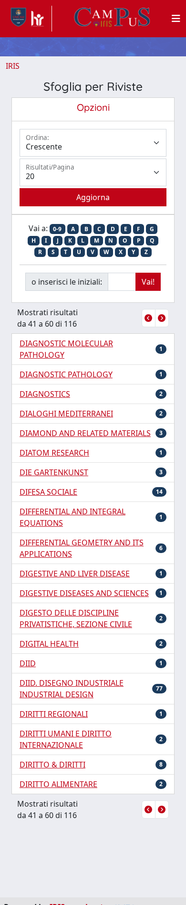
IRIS (13, 66)
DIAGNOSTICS (45, 394)
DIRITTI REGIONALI (54, 714)
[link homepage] (29, 19)
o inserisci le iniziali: (66, 282)
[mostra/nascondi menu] (176, 18)
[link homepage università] (112, 19)
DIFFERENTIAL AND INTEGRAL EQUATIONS (72, 517)
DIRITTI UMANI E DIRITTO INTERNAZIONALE (66, 739)
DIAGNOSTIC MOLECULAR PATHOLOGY (66, 349)
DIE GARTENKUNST (54, 472)
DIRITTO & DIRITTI (52, 764)
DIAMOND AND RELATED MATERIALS (85, 433)
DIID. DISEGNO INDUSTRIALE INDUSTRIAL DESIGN (72, 689)
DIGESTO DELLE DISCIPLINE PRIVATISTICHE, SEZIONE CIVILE (76, 618)
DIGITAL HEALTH (49, 644)
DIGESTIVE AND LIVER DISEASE (75, 573)
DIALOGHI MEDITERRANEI (66, 413)
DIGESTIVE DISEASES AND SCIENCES (84, 593)
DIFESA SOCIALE (48, 492)
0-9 (57, 229)
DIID (28, 663)
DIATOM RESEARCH (54, 452)
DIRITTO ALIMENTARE (58, 784)
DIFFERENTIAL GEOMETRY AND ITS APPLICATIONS (82, 548)
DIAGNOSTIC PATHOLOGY (66, 374)
